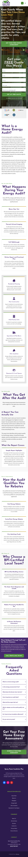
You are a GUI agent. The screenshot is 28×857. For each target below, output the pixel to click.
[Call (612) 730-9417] (22, 3)
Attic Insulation (14, 805)
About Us (14, 818)
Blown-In (14, 798)
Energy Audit (14, 803)
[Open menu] (25, 3)
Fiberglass (14, 800)
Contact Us (14, 825)
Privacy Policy (14, 828)
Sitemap (17, 854)
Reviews (14, 823)
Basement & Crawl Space (14, 808)
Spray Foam (14, 795)
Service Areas (14, 821)
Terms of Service (14, 830)
